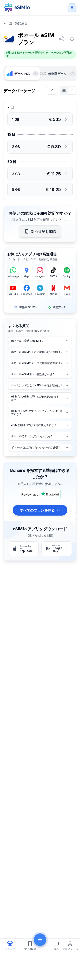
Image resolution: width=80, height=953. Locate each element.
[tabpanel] (40, 143)
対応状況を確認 (43, 231)
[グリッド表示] (64, 90)
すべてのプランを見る (37, 510)
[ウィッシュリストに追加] (72, 38)
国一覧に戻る (18, 23)
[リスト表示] (72, 90)
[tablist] (40, 73)
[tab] (22, 73)
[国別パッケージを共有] (61, 38)
